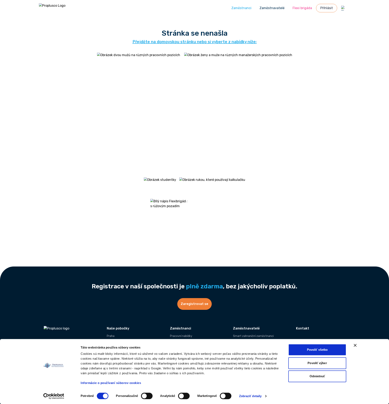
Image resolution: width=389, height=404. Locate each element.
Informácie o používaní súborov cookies (111, 383)
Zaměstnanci (241, 8)
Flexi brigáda (302, 8)
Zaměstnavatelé (272, 8)
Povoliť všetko (317, 349)
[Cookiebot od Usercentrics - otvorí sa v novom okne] (54, 396)
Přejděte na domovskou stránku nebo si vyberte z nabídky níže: (195, 41)
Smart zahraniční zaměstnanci (253, 336)
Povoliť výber (317, 363)
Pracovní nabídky (181, 336)
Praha (110, 336)
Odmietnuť (317, 376)
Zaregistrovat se (194, 304)
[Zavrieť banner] (355, 345)
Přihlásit (326, 8)
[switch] (147, 396)
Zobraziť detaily (250, 396)
